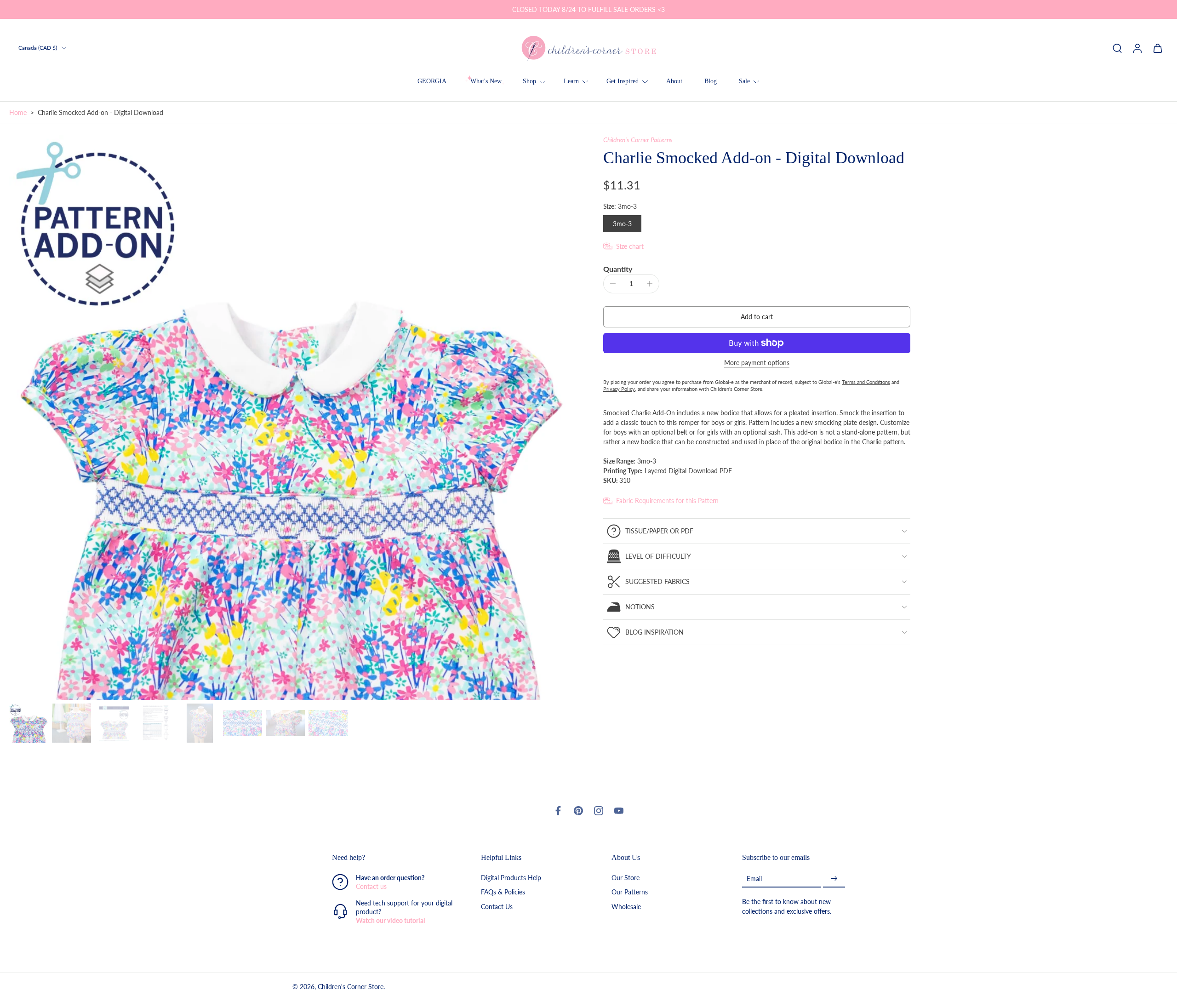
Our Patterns (629, 892)
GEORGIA (431, 81)
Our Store (625, 878)
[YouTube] (619, 811)
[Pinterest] (578, 811)
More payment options (756, 363)
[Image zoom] (291, 417)
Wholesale (626, 906)
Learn (571, 81)
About (674, 81)
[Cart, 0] (1158, 48)
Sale (744, 81)
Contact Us (497, 906)
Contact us (371, 886)
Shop (529, 81)
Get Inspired (622, 81)
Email (754, 878)
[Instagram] (598, 811)
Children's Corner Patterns (638, 139)
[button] (756, 316)
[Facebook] (558, 811)
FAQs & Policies (503, 892)
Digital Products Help (511, 878)
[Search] (1117, 48)
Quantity (617, 268)
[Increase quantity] (649, 284)
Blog (710, 81)
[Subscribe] (834, 878)
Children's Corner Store (350, 987)
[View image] (28, 723)
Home (18, 112)
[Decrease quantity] (613, 284)
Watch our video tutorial (390, 920)
